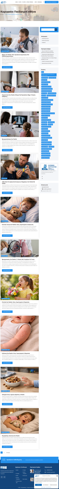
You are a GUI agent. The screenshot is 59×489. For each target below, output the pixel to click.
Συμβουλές (44, 42)
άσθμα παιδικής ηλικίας (52, 77)
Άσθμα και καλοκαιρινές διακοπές (47, 61)
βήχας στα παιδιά (44, 93)
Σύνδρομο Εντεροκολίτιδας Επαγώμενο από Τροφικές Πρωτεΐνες (48, 75)
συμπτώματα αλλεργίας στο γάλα (46, 142)
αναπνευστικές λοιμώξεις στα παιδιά (47, 88)
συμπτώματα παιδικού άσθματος (46, 144)
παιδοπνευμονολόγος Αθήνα (46, 135)
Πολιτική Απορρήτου (18, 478)
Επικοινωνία (25, 475)
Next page (8, 452)
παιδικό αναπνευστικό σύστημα (46, 126)
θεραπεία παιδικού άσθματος (46, 106)
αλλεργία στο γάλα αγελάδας (46, 82)
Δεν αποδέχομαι (45, 484)
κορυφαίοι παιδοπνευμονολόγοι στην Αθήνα (48, 113)
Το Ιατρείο (17, 473)
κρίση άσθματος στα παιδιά (46, 115)
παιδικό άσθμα (50, 124)
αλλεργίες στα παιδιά (45, 84)
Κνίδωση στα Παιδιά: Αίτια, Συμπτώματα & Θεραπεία (16, 353)
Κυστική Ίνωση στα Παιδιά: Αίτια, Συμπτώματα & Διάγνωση (17, 224)
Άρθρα (17, 475)
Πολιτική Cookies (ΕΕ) (19, 482)
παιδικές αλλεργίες (44, 124)
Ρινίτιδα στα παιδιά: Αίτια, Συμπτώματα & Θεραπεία (15, 302)
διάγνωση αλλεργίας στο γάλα (51, 95)
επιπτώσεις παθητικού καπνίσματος (47, 104)
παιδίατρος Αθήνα (44, 122)
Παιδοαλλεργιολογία (45, 38)
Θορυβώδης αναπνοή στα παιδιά (10, 435)
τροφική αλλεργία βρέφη (45, 151)
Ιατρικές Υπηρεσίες (24, 473)
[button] (57, 475)
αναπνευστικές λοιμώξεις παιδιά (46, 86)
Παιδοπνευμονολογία (45, 40)
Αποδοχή (38, 484)
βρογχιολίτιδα (44, 95)
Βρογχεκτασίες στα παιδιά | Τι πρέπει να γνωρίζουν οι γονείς (18, 259)
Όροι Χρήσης (25, 479)
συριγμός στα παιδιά (45, 146)
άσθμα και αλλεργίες (45, 77)
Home (3, 14)
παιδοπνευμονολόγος (45, 133)
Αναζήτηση (56, 29)
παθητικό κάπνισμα (44, 117)
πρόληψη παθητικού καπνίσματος (47, 137)
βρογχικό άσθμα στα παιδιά (52, 93)
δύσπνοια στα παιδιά (45, 97)
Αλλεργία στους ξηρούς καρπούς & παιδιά (13, 394)
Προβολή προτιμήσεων (53, 484)
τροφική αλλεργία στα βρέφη (46, 153)
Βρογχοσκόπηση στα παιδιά (9, 139)
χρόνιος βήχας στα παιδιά (45, 157)
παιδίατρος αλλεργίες (51, 122)
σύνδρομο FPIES (51, 146)
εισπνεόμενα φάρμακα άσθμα (46, 102)
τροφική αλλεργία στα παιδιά (46, 155)
